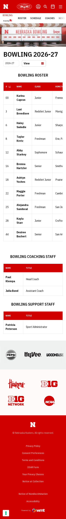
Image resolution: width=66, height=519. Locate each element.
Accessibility (33, 501)
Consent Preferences (33, 453)
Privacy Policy (33, 446)
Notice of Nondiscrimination (33, 493)
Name (19, 86)
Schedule (35, 18)
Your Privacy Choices (33, 474)
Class (37, 86)
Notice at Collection (33, 481)
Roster (22, 18)
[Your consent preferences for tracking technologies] (6, 513)
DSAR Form (33, 467)
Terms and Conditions (33, 460)
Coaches (50, 18)
